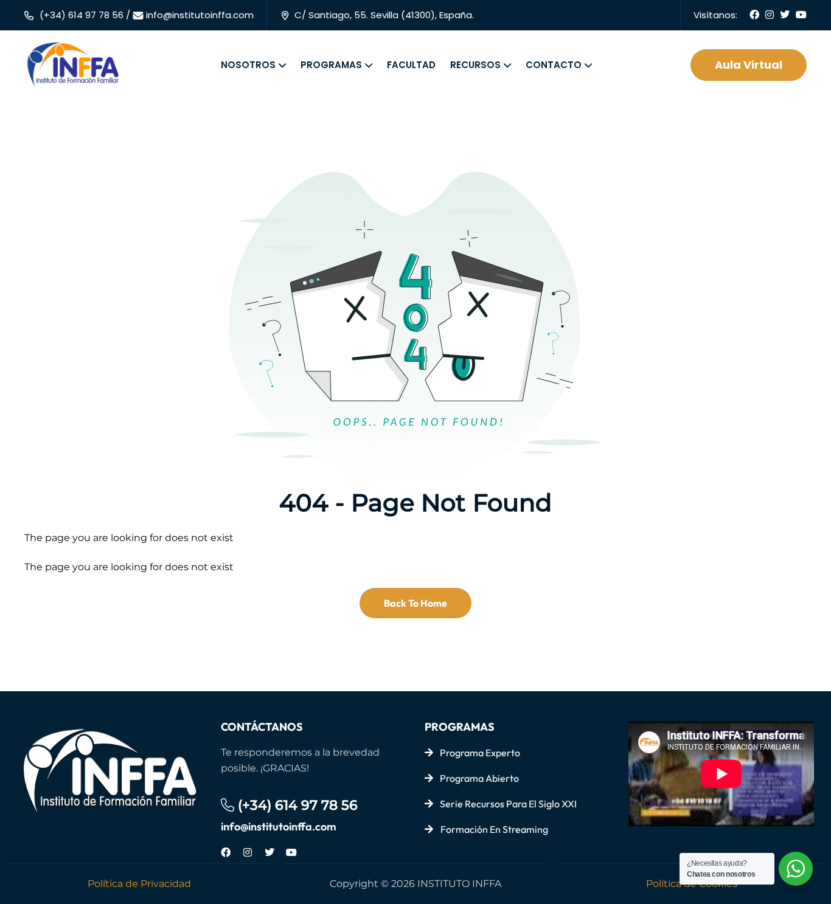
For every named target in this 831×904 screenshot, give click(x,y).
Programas (331, 64)
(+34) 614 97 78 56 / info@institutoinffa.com (147, 15)
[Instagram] (247, 852)
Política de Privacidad (139, 883)
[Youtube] (291, 852)
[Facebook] (226, 852)
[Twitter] (269, 852)
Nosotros (248, 64)
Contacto (554, 64)
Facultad (411, 64)
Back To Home (415, 603)
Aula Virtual (748, 64)
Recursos (475, 64)
